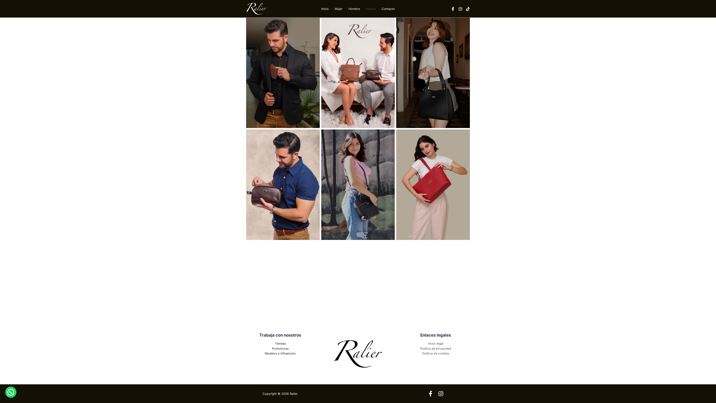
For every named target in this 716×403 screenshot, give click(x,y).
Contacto (388, 9)
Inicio (325, 9)
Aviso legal (435, 343)
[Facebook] (453, 9)
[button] (10, 392)
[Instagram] (460, 9)
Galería (371, 9)
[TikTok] (468, 9)
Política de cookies (435, 353)
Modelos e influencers (280, 353)
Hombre (354, 9)
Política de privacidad (435, 348)
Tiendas (280, 343)
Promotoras (280, 348)
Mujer (339, 9)
